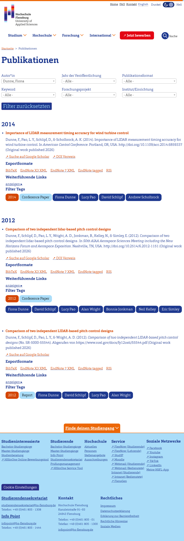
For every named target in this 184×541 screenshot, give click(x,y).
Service (118, 441)
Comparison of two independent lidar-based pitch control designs (58, 229)
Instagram (156, 457)
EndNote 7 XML (62, 170)
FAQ (122, 4)
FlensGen (120, 481)
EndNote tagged (90, 170)
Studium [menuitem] (12, 34)
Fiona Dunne (65, 197)
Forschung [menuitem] (68, 34)
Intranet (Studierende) (125, 472)
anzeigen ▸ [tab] (14, 184)
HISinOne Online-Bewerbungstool (26, 459)
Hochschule (95, 441)
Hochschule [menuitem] (39, 34)
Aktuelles (90, 446)
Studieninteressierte (20, 441)
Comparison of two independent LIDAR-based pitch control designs (59, 331)
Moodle (119, 459)
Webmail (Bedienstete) (129, 468)
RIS (109, 170)
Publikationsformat (137, 75)
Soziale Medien (110, 526)
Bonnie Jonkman (119, 309)
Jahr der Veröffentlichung (81, 75)
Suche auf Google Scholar (29, 156)
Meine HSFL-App (157, 469)
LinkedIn (156, 465)
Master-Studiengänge (15, 451)
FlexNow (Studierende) (129, 446)
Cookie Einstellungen (20, 487)
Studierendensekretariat (66, 459)
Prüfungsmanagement (65, 464)
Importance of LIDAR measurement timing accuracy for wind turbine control (67, 133)
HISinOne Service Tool (68, 468)
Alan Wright (90, 309)
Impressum (108, 506)
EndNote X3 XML (33, 170)
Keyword (8, 89)
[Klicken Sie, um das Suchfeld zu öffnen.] (165, 35)
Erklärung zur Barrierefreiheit (119, 516)
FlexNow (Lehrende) (127, 451)
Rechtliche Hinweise (114, 521)
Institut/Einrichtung (137, 89)
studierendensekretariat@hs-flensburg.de (28, 505)
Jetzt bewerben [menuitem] (139, 35)
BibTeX (11, 170)
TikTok (154, 461)
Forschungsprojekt (76, 89)
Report (27, 395)
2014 (12, 197)
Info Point (56, 455)
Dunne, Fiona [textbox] (13, 81)
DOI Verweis (65, 156)
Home (114, 4)
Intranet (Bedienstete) (128, 477)
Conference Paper (35, 197)
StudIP (118, 455)
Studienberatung (12, 455)
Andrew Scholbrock (143, 197)
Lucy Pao (89, 197)
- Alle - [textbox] (68, 81)
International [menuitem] (97, 34)
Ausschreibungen (96, 459)
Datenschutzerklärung (115, 511)
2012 (12, 298)
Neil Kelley (147, 309)
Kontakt (131, 4)
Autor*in (8, 75)
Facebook (156, 448)
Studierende (61, 441)
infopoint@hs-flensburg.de (18, 523)
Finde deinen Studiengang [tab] (89, 428)
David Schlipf (112, 197)
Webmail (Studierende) (129, 464)
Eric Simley (170, 309)
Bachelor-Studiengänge (16, 446)
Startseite (7, 48)
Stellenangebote (94, 455)
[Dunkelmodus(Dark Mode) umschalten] (168, 4)
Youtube (155, 452)
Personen (90, 451)
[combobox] (28, 81)
